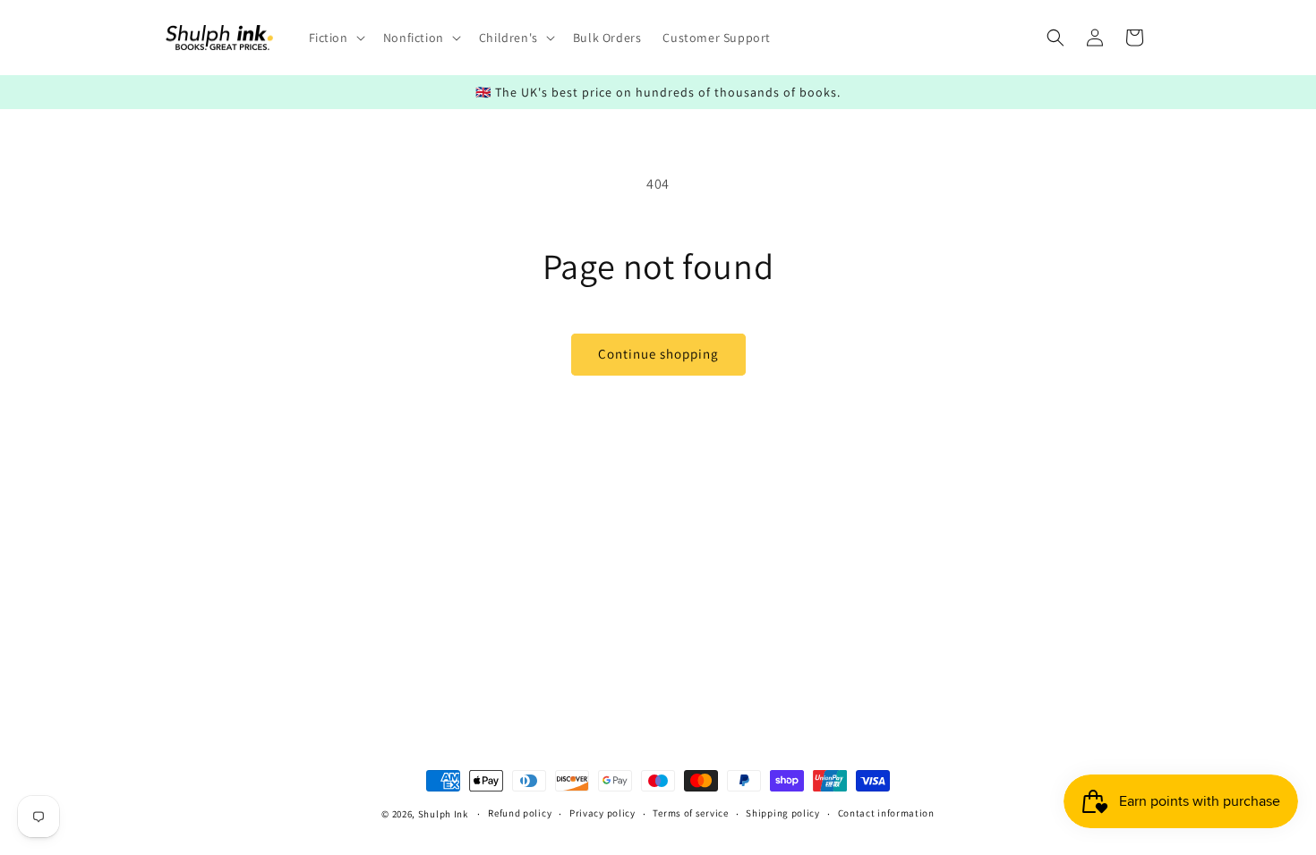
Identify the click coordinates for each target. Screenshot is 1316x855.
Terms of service (690, 813)
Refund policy (519, 813)
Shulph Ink (443, 814)
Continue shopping (658, 353)
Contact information (886, 813)
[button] (335, 37)
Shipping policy (783, 813)
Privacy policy (602, 813)
